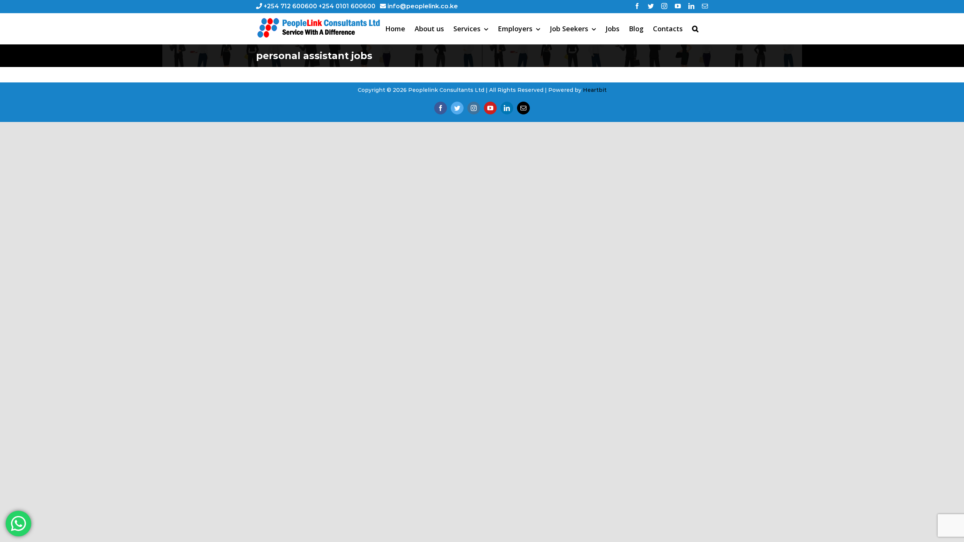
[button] (695, 28)
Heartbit (595, 90)
